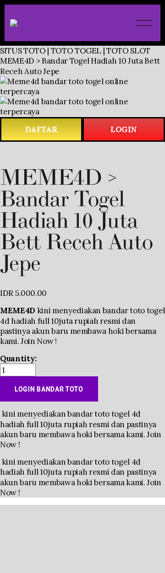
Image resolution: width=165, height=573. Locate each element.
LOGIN (123, 129)
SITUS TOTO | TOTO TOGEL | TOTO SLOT (75, 51)
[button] (49, 389)
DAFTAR (41, 129)
